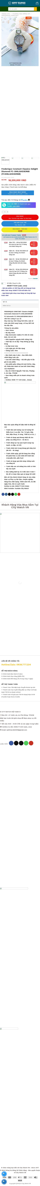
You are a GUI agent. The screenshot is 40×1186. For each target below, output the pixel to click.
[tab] (20, 302)
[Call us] (15, 494)
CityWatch (10, 369)
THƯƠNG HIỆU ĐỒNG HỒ (21, 14)
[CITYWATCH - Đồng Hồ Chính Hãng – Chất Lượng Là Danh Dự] (17, 3)
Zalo (24, 380)
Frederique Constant (10, 15)
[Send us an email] (12, 494)
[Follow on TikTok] (9, 494)
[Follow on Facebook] (3, 494)
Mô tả (5, 301)
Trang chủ (5, 14)
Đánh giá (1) (6, 305)
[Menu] (4, 9)
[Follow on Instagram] (6, 494)
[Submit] (35, 9)
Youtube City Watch (22, 488)
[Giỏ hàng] (37, 3)
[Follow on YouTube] (18, 494)
